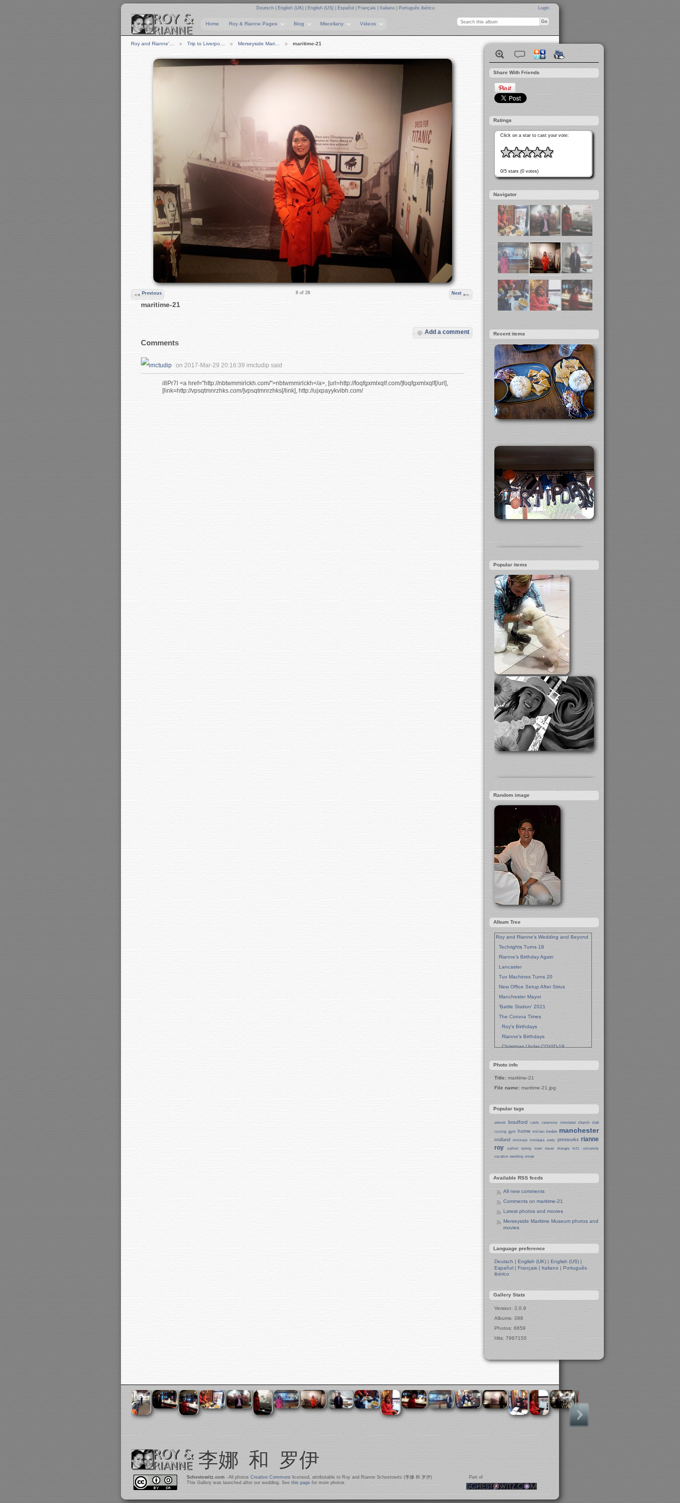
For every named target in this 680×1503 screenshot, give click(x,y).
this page (300, 1482)
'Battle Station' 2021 (521, 1006)
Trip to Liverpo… (206, 43)
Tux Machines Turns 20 (524, 976)
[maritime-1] (577, 234)
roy (499, 1147)
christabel (568, 1122)
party (551, 1140)
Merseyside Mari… (259, 43)
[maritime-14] (513, 271)
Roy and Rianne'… (152, 43)
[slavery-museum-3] (545, 234)
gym (512, 1131)
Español (346, 7)
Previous (152, 293)
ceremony (550, 1122)
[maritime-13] (513, 309)
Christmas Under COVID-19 (530, 1046)
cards (534, 1122)
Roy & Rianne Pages (250, 24)
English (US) (321, 7)
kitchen (539, 1131)
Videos (365, 24)
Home (212, 23)
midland (502, 1139)
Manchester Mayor (518, 996)
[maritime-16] (577, 271)
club (595, 1122)
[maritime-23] (577, 309)
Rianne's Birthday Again (525, 957)
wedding (516, 1156)
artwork (500, 1122)
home (524, 1131)
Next (456, 293)
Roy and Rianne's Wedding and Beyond (542, 937)
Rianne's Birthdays (520, 1036)
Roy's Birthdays (516, 1026)
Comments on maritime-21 (533, 1201)
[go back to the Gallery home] (163, 24)
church (583, 1122)
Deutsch (265, 7)
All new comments (524, 1191)
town (538, 1148)
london (551, 1131)
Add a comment (447, 331)
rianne (590, 1139)
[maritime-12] (513, 234)
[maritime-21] (545, 271)
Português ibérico (417, 7)
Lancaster (509, 966)
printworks (568, 1139)
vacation (501, 1156)
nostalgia (537, 1140)
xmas (529, 1156)
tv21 (575, 1148)
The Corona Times (518, 1016)
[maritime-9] (545, 309)
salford (512, 1148)
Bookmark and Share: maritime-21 (540, 54)
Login (543, 7)
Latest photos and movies (533, 1211)
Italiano (388, 7)
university (591, 1148)
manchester (579, 1130)
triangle (563, 1148)
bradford (518, 1122)
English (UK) (291, 7)
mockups (520, 1140)
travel (549, 1148)
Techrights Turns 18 (520, 947)
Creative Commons (270, 1477)
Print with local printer (559, 54)
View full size (500, 54)
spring (526, 1148)
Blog (296, 24)
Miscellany (329, 24)
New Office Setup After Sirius (530, 986)
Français (367, 7)
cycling (500, 1131)
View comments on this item (520, 54)
